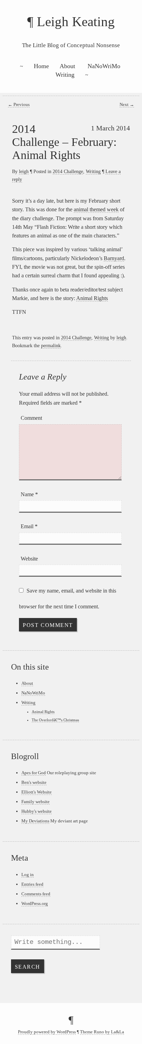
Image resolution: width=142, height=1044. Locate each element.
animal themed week (96, 209)
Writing (64, 74)
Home (41, 66)
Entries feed (32, 884)
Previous (19, 104)
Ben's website (34, 782)
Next (127, 104)
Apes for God (33, 772)
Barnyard (114, 258)
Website (29, 559)
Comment (31, 418)
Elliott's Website (36, 792)
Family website (35, 801)
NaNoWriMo (104, 66)
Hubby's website (36, 811)
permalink (51, 345)
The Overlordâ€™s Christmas (55, 720)
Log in (27, 874)
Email (29, 526)
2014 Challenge (68, 171)
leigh (24, 171)
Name (29, 494)
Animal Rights (92, 298)
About (67, 66)
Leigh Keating (76, 21)
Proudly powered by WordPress (47, 1032)
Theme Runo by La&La (102, 1032)
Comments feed (35, 893)
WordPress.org (34, 903)
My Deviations (35, 820)
